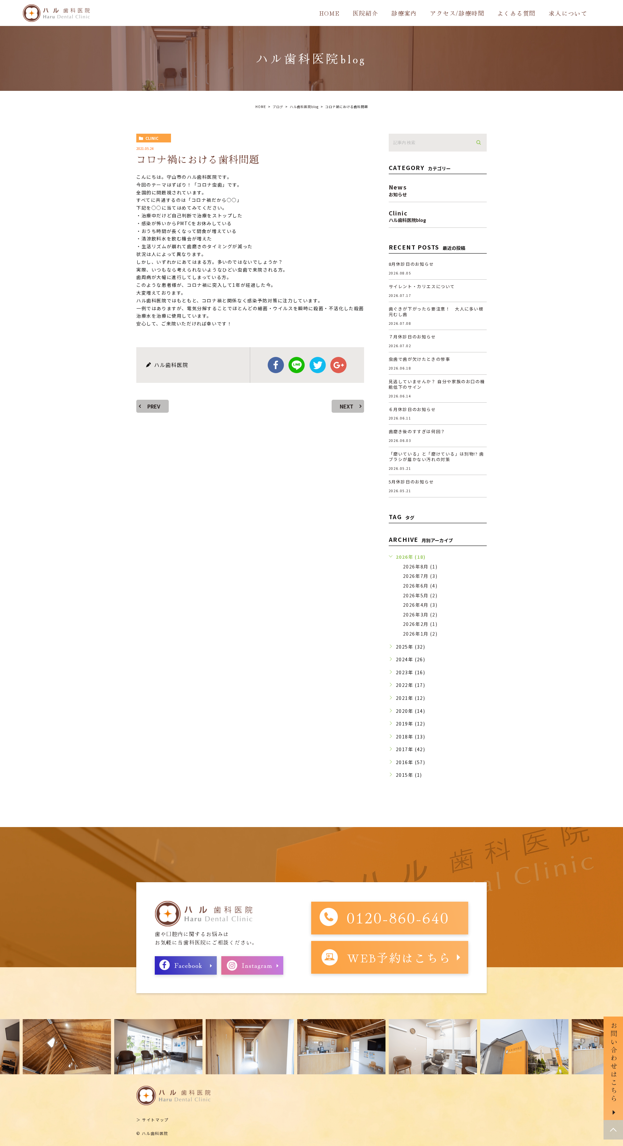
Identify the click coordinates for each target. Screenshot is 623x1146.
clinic (151, 138)
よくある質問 (516, 13)
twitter (318, 365)
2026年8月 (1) (420, 566)
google (338, 365)
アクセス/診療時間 (457, 13)
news (398, 190)
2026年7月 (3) (420, 576)
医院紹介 (365, 13)
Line (296, 365)
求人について (568, 13)
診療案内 (404, 13)
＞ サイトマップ (152, 1119)
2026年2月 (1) (420, 624)
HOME (329, 13)
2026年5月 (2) (420, 595)
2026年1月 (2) (420, 633)
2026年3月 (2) (420, 614)
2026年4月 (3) (420, 605)
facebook (276, 365)
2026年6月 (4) (420, 585)
